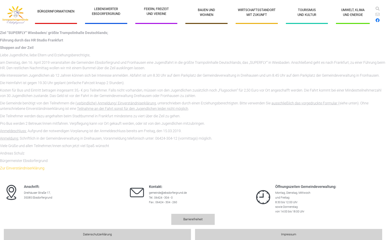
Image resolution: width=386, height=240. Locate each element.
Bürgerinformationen (55, 11)
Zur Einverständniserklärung (22, 168)
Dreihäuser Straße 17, (37, 193)
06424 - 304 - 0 (163, 197)
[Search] (377, 8)
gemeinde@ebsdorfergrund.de (168, 193)
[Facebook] (377, 20)
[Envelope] (377, 14)
